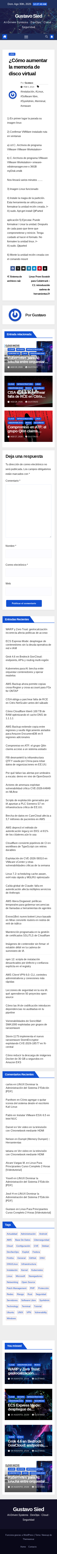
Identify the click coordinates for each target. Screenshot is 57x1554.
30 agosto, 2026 (20, 1379)
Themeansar (28, 1539)
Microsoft (20, 1276)
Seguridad (39, 388)
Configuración (23, 1246)
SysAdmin (44, 1300)
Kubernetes (14, 353)
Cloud (11, 349)
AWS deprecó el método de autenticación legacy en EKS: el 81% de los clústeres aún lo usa (27, 831)
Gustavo (29, 83)
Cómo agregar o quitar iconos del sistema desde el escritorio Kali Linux (27, 1103)
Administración (28, 1234)
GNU (42, 1258)
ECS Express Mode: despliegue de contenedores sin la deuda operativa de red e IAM (28, 645)
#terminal (40, 101)
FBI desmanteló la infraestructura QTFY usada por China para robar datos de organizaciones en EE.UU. (26, 761)
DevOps (20, 349)
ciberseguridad (41, 1240)
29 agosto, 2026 (20, 1451)
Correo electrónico (17, 564)
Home (23, 1547)
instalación (12, 1270)
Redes (28, 388)
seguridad (41, 1294)
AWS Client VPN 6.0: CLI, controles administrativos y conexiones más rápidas (26, 978)
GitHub (32, 1258)
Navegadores (35, 1276)
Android (43, 1234)
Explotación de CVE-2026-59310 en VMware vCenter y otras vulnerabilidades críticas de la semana (28, 862)
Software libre (28, 1300)
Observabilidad (37, 353)
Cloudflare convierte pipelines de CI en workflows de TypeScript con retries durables (28, 846)
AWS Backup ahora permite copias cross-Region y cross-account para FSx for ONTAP (28, 687)
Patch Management (16, 1288)
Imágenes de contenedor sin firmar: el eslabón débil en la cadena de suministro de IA (27, 947)
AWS (9, 1240)
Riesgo (20, 1294)
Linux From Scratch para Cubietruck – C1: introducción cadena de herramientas (39, 285)
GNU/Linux (12, 1264)
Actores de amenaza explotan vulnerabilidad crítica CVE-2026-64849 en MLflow (28, 788)
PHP (32, 1288)
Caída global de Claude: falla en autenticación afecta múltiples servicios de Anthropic (28, 889)
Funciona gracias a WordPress (19, 1535)
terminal (26, 1306)
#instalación (27, 91)
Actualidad (12, 1234)
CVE (36, 1246)
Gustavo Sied (28, 16)
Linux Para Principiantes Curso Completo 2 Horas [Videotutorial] (28, 1166)
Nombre (11, 546)
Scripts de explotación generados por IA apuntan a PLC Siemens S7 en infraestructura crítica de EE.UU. (27, 804)
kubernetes (37, 1270)
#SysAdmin (27, 101)
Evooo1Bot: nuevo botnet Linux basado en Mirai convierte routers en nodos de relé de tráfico (28, 920)
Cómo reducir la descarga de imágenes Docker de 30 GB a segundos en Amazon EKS (28, 1059)
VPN (29, 1312)
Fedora (36, 1252)
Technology (12, 1306)
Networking (12, 1282)
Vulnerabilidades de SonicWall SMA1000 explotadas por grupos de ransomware (26, 1024)
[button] (46, 36)
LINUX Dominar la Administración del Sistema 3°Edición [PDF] (27, 1088)
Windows (11, 1318)
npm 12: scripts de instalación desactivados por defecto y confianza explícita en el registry (27, 963)
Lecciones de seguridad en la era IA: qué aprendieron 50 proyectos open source (27, 994)
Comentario (13, 480)
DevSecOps (13, 1252)
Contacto (32, 1547)
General (21, 1258)
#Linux (39, 91)
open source (28, 1282)
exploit (25, 1252)
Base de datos (22, 1240)
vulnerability (41, 1312)
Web (8, 583)
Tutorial (37, 1306)
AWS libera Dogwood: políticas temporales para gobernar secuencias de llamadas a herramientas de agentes (28, 905)
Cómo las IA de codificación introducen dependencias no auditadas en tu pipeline (28, 1009)
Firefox (10, 1258)
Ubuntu (10, 1312)
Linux (12, 54)
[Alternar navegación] (26, 37)
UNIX (20, 1312)
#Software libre (29, 96)
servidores (12, 1300)
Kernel (24, 1270)
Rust (30, 1294)
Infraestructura (34, 349)
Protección (43, 1288)
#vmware (26, 106)
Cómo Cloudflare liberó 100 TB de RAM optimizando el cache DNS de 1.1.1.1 (26, 715)
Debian (45, 1246)
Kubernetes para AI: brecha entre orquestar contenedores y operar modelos (25, 672)
